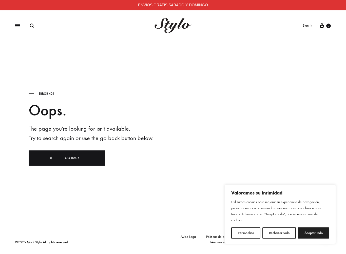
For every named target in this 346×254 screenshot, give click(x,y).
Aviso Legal (189, 237)
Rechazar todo (279, 233)
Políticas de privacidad (221, 237)
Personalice (246, 233)
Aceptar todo (313, 233)
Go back (72, 158)
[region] (280, 214)
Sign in (307, 25)
